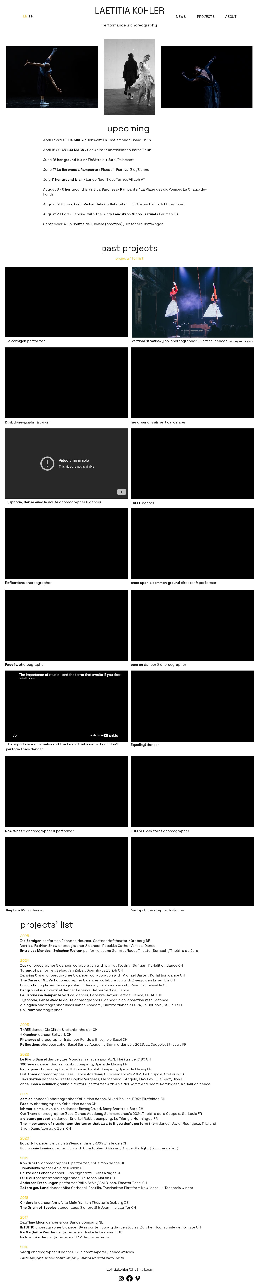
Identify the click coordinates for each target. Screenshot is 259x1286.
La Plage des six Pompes (161, 189)
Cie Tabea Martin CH (98, 1178)
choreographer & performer (39, 831)
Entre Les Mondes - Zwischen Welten (51, 950)
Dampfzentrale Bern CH (50, 1128)
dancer (142, 503)
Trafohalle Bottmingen (144, 224)
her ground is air (69, 179)
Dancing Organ (32, 975)
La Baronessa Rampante (77, 169)
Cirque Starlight (136, 1148)
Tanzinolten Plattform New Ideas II (132, 1187)
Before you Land (35, 1187)
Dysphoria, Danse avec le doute (47, 1000)
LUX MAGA (75, 140)
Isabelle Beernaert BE (103, 1232)
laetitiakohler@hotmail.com (129, 1269)
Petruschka (30, 1237)
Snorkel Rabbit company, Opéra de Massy (87, 1064)
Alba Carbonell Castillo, (83, 1187)
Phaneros (28, 1039)
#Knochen (29, 1034)
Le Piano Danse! (34, 1059)
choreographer (28, 582)
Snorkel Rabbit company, (92, 1118)
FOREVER (28, 1178)
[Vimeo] (137, 1278)
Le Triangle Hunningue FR (136, 1118)
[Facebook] (129, 1278)
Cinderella (28, 1202)
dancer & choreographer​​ (158, 664)
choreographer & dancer (53, 502)
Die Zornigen (31, 940)
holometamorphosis (37, 985)
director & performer (173, 582)
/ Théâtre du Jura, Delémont (95, 159)
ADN (111, 1059)
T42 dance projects (92, 1237)
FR (125, 1064)
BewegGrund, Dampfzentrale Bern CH (111, 1108)
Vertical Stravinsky (148, 341)
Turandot (28, 970)
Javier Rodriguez (186, 1123)
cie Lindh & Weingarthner (71, 1143)
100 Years (28, 1064)
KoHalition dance (91, 1098)
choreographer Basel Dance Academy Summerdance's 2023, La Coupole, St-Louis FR (102, 1074)
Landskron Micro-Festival (135, 214)
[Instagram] (121, 1278)
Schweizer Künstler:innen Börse (114, 140)
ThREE (26, 1029)
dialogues (29, 1005)
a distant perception (38, 1118)
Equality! (27, 1143)
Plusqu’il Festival (115, 169)
